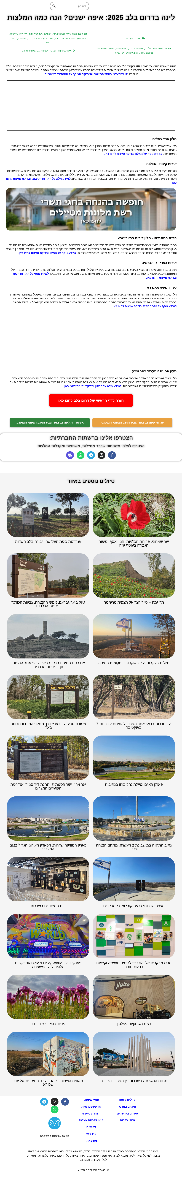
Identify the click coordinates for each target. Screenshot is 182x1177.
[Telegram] (91, 455)
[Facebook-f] (112, 455)
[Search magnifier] (54, 6)
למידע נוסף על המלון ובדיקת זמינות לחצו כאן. (133, 153)
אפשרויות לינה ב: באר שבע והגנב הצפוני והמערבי (50, 422)
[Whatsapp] (80, 455)
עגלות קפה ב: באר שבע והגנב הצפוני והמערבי (132, 422)
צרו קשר (91, 1133)
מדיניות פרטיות (91, 1106)
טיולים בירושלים (127, 1113)
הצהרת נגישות (91, 1113)
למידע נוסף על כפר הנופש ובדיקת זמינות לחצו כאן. (144, 306)
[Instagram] (101, 455)
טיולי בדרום (127, 1120)
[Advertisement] (91, 105)
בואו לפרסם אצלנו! (91, 1120)
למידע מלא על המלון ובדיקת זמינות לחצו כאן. (93, 386)
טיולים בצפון (127, 1099)
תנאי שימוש (91, 1099)
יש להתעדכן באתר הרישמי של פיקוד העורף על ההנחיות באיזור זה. (86, 74)
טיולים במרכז (127, 1106)
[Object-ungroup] (70, 455)
